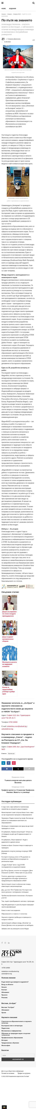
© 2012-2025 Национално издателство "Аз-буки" (15, 1076)
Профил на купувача (24, 1073)
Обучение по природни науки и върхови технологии (16, 1034)
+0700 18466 (6, 968)
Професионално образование (12, 1037)
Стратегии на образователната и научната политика (17, 1022)
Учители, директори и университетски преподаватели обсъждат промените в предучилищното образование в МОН (14, 878)
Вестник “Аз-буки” (8, 1007)
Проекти (4, 995)
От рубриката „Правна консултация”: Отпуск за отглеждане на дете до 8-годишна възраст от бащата (17, 834)
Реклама (4, 997)
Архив (4, 1012)
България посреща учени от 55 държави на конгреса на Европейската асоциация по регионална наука (16, 859)
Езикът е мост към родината (11, 910)
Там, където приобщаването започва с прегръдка (18, 901)
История (5, 1040)
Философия (6, 1045)
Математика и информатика (11, 1031)
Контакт (4, 989)
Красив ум (11, 753)
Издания (12, 8)
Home (4, 8)
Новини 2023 (17, 14)
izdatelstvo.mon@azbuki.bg (16, 726)
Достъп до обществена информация (13, 1071)
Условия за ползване (8, 1073)
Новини (9, 14)
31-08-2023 (7, 42)
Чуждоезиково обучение (10, 1043)
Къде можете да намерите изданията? (15, 982)
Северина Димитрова (14, 39)
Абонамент (5, 992)
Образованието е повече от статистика (14, 914)
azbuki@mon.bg (7, 729)
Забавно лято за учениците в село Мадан (15, 928)
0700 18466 (13, 722)
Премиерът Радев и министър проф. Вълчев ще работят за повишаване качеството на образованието (17, 820)
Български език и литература (12, 1025)
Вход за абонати (7, 984)
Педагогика (6, 1028)
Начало (4, 14)
